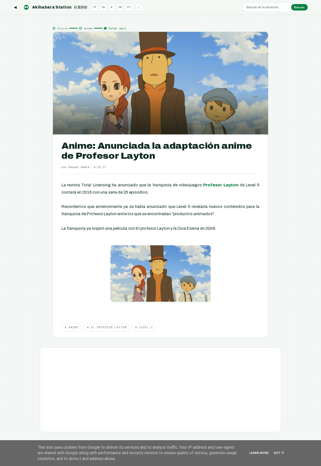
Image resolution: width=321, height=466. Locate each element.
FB (120, 7)
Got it (279, 453)
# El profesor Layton (107, 327)
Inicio (62, 28)
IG (103, 7)
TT (94, 7)
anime (88, 28)
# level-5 (144, 327)
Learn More (259, 453)
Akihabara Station (56, 7)
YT (128, 7)
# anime (71, 327)
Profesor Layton (220, 185)
